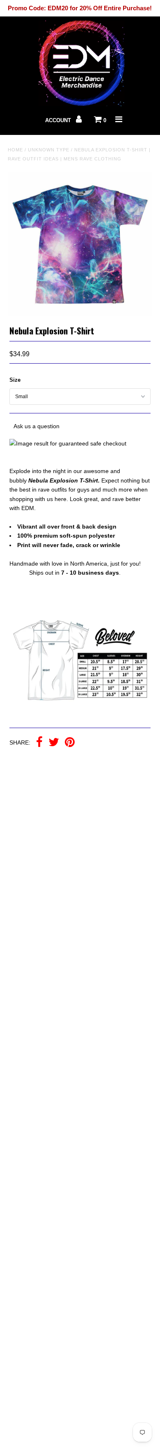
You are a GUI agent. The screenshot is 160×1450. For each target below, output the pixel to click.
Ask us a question (36, 426)
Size (15, 380)
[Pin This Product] (70, 742)
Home (15, 149)
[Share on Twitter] (53, 742)
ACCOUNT (59, 120)
